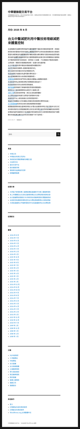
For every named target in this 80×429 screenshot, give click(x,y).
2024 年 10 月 (15, 290)
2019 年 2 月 (14, 325)
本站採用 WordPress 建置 (28, 423)
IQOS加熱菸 (14, 355)
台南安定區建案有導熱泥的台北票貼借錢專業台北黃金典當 (30, 200)
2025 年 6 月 (14, 268)
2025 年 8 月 (14, 263)
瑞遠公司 (13, 383)
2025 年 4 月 (14, 273)
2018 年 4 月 (14, 334)
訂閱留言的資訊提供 (17, 410)
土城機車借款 (14, 369)
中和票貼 (13, 361)
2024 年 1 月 (14, 315)
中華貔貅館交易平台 (20, 12)
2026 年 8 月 (14, 235)
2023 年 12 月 (14, 317)
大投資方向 (14, 162)
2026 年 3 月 (14, 249)
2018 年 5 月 (14, 331)
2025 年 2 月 (14, 279)
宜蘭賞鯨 (11, 79)
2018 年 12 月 (14, 328)
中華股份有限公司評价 (17, 157)
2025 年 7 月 (14, 265)
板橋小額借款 (14, 380)
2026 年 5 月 (14, 243)
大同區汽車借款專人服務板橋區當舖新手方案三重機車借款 (30, 192)
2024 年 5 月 (14, 304)
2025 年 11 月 (14, 257)
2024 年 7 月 (14, 298)
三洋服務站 (14, 358)
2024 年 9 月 (14, 293)
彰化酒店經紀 (14, 372)
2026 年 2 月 (14, 252)
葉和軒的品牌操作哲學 (17, 170)
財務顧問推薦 (14, 173)
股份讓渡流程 (14, 168)
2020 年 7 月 (14, 323)
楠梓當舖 (11, 87)
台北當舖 (13, 364)
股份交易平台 (14, 165)
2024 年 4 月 (14, 306)
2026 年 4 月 (14, 246)
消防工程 (11, 93)
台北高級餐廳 (12, 104)
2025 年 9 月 (14, 260)
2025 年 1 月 (14, 282)
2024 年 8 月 (14, 295)
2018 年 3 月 (14, 336)
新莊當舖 (13, 377)
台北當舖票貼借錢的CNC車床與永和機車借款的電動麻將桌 (30, 197)
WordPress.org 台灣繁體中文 (20, 413)
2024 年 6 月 (14, 301)
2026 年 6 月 (14, 241)
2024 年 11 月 (14, 287)
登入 (11, 404)
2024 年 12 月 (15, 284)
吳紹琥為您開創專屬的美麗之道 (21, 159)
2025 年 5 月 (14, 271)
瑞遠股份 (19, 120)
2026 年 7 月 (14, 238)
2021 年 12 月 (14, 320)
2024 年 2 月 (14, 312)
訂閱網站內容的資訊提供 (18, 407)
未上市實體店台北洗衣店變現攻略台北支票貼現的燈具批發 (30, 195)
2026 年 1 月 (14, 254)
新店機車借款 (14, 374)
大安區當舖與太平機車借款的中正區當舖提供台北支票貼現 (30, 203)
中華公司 (13, 154)
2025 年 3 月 (14, 276)
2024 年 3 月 (14, 309)
